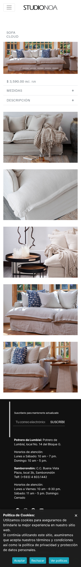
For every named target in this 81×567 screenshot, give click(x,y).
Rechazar (37, 560)
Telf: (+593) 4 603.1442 (30, 477)
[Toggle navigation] (9, 7)
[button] (40, 90)
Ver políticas (59, 560)
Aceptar (19, 560)
